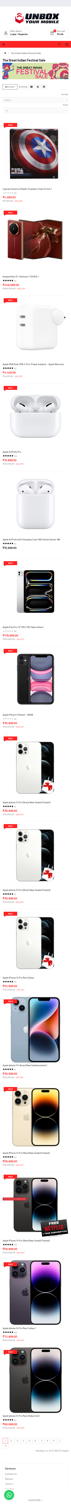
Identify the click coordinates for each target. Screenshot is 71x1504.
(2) (15, 368)
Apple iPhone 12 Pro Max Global (18, 977)
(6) (15, 982)
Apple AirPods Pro (12, 451)
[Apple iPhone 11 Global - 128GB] (36, 678)
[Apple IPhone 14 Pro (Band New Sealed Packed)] (36, 1117)
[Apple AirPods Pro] (36, 416)
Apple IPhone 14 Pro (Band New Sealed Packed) (26, 1152)
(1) (15, 806)
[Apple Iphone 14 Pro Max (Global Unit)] (36, 1380)
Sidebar (11, 87)
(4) (15, 281)
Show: (66, 105)
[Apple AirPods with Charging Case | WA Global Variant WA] (36, 503)
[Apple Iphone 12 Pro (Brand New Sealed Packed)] (36, 766)
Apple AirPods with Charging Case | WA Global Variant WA (31, 539)
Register (23, 34)
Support (9, 1483)
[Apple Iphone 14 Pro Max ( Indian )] (36, 1292)
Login (13, 34)
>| (5, 1445)
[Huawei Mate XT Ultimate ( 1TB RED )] (36, 240)
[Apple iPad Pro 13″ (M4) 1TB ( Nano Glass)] (36, 591)
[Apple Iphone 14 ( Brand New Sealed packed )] (36, 1029)
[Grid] (31, 87)
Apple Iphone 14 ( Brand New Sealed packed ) (25, 1065)
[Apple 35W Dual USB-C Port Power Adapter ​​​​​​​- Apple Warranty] (36, 328)
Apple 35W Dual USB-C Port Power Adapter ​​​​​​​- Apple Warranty (33, 364)
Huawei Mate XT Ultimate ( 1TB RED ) (20, 276)
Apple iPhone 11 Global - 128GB (18, 714)
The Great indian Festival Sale (26, 53)
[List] (37, 87)
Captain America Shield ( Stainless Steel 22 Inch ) (27, 188)
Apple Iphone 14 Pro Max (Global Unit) (21, 1415)
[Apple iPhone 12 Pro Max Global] (36, 941)
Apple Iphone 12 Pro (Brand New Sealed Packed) (26, 802)
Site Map (9, 1488)
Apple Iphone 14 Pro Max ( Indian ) (19, 1328)
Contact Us (11, 1473)
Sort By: (65, 94)
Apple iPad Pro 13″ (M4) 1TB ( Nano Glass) (23, 627)
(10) (15, 456)
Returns (9, 1478)
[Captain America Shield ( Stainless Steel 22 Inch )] (36, 153)
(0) (15, 193)
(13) (15, 1245)
